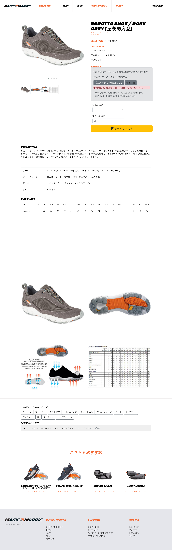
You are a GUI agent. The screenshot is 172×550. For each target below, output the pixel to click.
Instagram (134, 533)
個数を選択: (97, 104)
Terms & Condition (97, 536)
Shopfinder (93, 527)
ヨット (118, 412)
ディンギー (28, 417)
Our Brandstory (54, 527)
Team (66, 6)
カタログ (45, 428)
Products (45, 6)
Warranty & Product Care (100, 533)
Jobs (48, 533)
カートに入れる (123, 128)
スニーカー (40, 412)
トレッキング (70, 412)
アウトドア (54, 412)
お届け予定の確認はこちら (110, 82)
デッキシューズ (104, 412)
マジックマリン (30, 428)
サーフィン (48, 417)
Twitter (133, 530)
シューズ (27, 412)
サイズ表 (130, 82)
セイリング (131, 412)
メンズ (55, 428)
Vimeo (132, 536)
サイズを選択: (99, 115)
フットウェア (67, 428)
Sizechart (93, 530)
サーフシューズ (65, 417)
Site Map (50, 539)
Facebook (134, 527)
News (80, 6)
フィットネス (86, 412)
